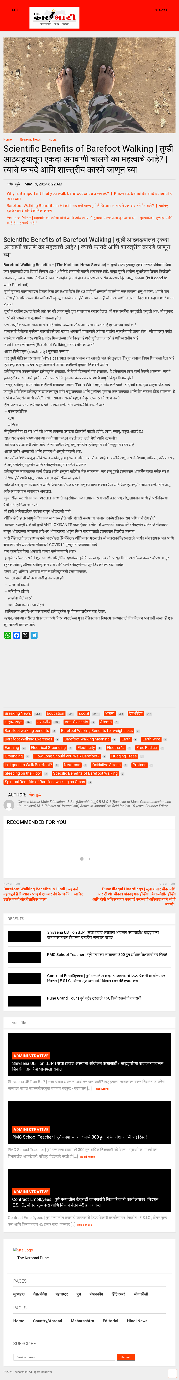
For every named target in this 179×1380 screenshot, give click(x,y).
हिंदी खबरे (118, 1294)
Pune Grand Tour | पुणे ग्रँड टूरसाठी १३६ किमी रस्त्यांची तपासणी (94, 998)
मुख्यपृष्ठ (19, 1294)
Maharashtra (82, 1321)
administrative (31, 1056)
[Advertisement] (89, 677)
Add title (18, 1023)
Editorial (110, 1321)
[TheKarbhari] (52, 18)
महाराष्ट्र (62, 1294)
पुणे (79, 1294)
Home (18, 1321)
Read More (101, 1088)
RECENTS (16, 919)
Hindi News (137, 1321)
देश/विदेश (40, 1294)
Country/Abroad (47, 1321)
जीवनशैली (141, 1294)
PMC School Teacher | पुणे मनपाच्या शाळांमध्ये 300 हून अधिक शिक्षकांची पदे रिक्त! (107, 954)
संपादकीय (96, 1294)
